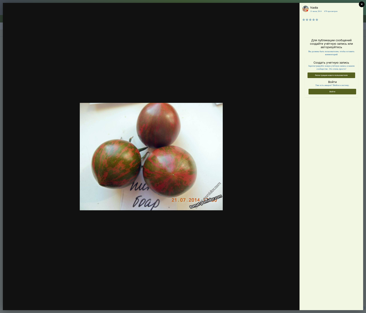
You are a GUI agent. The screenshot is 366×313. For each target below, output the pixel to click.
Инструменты (287, 305)
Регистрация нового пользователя (331, 75)
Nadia (314, 7)
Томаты (21, 13)
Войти (332, 91)
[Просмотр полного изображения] (295, 8)
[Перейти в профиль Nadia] (305, 9)
